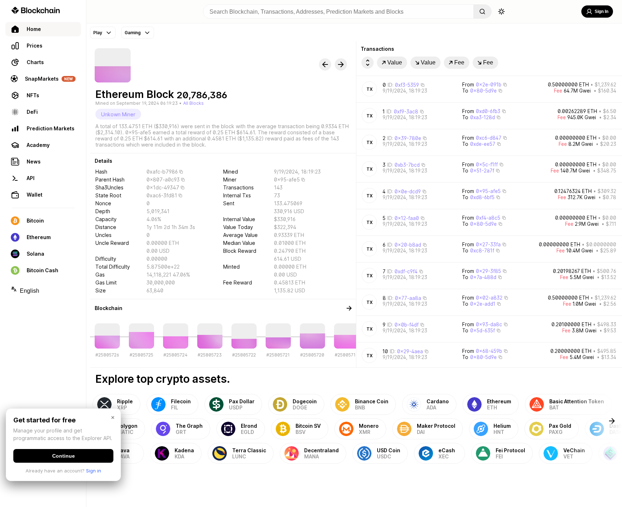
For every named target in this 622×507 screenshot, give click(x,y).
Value (394, 62)
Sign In (601, 11)
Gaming (133, 32)
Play (97, 32)
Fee (459, 62)
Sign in (93, 471)
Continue (63, 456)
